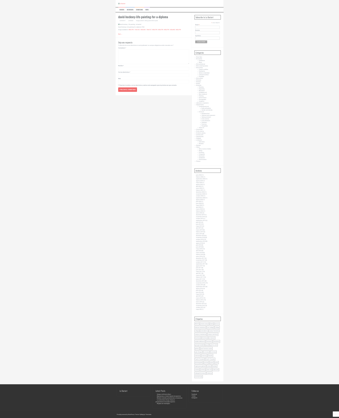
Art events (199, 59)
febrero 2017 (199, 277)
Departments (200, 104)
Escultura (201, 152)
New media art (203, 94)
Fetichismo (202, 71)
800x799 (131, 29)
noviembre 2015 (200, 305)
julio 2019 (198, 222)
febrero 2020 (199, 211)
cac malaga (210, 327)
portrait (206, 362)
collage (217, 327)
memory (204, 355)
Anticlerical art (206, 113)
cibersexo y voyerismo (202, 103)
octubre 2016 (199, 284)
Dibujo (200, 150)
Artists (198, 83)
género (197, 348)
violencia (209, 373)
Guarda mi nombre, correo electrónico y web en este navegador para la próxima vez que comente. (148, 85)
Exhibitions (139, 10)
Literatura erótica (204, 74)
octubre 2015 (199, 307)
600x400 (172, 29)
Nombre (121, 65)
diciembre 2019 (200, 214)
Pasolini (210, 355)
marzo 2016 (199, 298)
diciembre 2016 (200, 281)
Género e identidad (204, 73)
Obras (198, 147)
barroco (217, 323)
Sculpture (201, 101)
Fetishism (204, 122)
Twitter (194, 396)
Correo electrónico (124, 72)
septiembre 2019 (201, 220)
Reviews (122, 10)
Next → (120, 34)
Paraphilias (205, 126)
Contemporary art (204, 106)
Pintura (198, 161)
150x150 (137, 29)
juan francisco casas (206, 348)
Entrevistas (199, 129)
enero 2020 (199, 213)
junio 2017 (199, 269)
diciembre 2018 (200, 235)
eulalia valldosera (200, 341)
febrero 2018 (199, 254)
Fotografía (202, 154)
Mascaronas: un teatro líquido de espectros (169, 396)
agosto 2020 (199, 199)
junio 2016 (199, 292)
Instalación (202, 157)
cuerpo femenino (214, 331)
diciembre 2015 (200, 303)
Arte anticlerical (200, 64)
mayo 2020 (199, 205)
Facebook (194, 394)
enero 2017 (199, 279)
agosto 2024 (199, 180)
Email (197, 25)
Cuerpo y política (203, 69)
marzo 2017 (199, 275)
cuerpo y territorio (213, 334)
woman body (198, 376)
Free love (204, 124)
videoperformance (200, 373)
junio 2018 (199, 247)
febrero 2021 (199, 190)
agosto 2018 (199, 243)
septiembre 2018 (201, 241)
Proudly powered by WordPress (125, 414)
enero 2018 (199, 256)
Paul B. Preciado (199, 359)
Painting (201, 96)
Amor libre (199, 57)
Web (119, 78)
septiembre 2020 (201, 197)
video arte (216, 369)
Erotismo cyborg (200, 133)
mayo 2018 (199, 249)
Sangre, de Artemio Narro (164, 394)
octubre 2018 (199, 239)
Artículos (198, 80)
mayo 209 (199, 309)
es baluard (212, 338)
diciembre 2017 (200, 258)
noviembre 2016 (200, 283)
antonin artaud (204, 323)
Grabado (198, 138)
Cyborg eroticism (206, 117)
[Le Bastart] (121, 3)
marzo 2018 (199, 252)
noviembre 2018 (200, 237)
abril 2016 (198, 296)
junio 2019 (199, 224)
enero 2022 (199, 188)
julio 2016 (198, 290)
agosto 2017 (199, 266)
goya (207, 345)
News (147, 10)
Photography (202, 99)
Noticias (198, 145)
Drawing (201, 87)
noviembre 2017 (200, 260)
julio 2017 (198, 267)
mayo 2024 (199, 182)
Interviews (130, 10)
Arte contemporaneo (202, 66)
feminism (209, 341)
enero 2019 (199, 233)
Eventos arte (199, 134)
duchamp (197, 338)
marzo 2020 (199, 209)
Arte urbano (199, 78)
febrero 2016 (199, 300)
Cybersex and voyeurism (208, 115)
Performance (202, 97)
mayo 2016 (199, 294)
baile (211, 323)
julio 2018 (198, 245)
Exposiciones (199, 136)
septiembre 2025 (201, 179)
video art (208, 369)
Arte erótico (199, 67)
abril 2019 (198, 228)
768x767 (148, 29)
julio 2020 (198, 201)
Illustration (202, 90)
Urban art (201, 127)
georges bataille (199, 345)
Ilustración (202, 156)
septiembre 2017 (201, 264)
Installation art (203, 92)
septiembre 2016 (201, 286)
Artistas (198, 81)
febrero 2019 (199, 231)
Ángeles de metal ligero (163, 403)
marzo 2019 (199, 230)
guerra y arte (213, 345)
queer (211, 362)
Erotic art (201, 111)
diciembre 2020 (200, 192)
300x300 (143, 29)
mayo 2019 (199, 226)
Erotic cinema (205, 119)
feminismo (216, 341)
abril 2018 (198, 250)
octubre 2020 (199, 196)
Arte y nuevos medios (205, 149)
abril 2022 (198, 186)
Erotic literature (206, 120)
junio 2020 (199, 203)
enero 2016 (199, 302)
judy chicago (198, 352)
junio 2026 (199, 175)
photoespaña (198, 362)
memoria (197, 355)
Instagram (194, 397)
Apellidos (198, 35)
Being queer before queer (151, 20)
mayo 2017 (199, 271)
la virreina (206, 352)
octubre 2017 (199, 262)
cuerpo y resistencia (200, 334)
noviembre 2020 (200, 194)
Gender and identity (207, 110)
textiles (215, 366)
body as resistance (200, 327)
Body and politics (206, 108)
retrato (209, 366)
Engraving (201, 89)
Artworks (198, 85)
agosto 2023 (199, 184)
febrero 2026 (199, 177)
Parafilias (201, 76)
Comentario (122, 48)
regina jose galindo (200, 366)
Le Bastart (130, 20)
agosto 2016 (199, 288)
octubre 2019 (199, 218)
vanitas (197, 369)
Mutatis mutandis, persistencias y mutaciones (169, 398)
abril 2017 (198, 273)
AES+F (197, 323)
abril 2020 (198, 207)
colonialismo (204, 331)
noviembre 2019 (200, 216)
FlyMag (142, 414)
